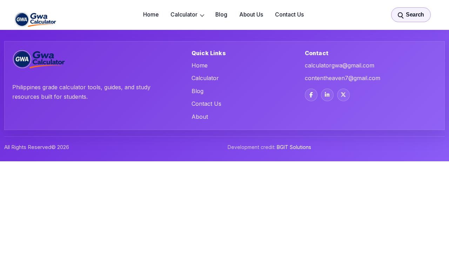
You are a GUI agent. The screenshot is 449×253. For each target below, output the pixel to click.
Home (151, 14)
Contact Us (289, 14)
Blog (221, 14)
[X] (343, 95)
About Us (251, 14)
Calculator (183, 14)
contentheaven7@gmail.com (342, 78)
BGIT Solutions (294, 147)
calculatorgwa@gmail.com (339, 65)
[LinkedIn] (327, 95)
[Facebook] (311, 95)
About (200, 116)
